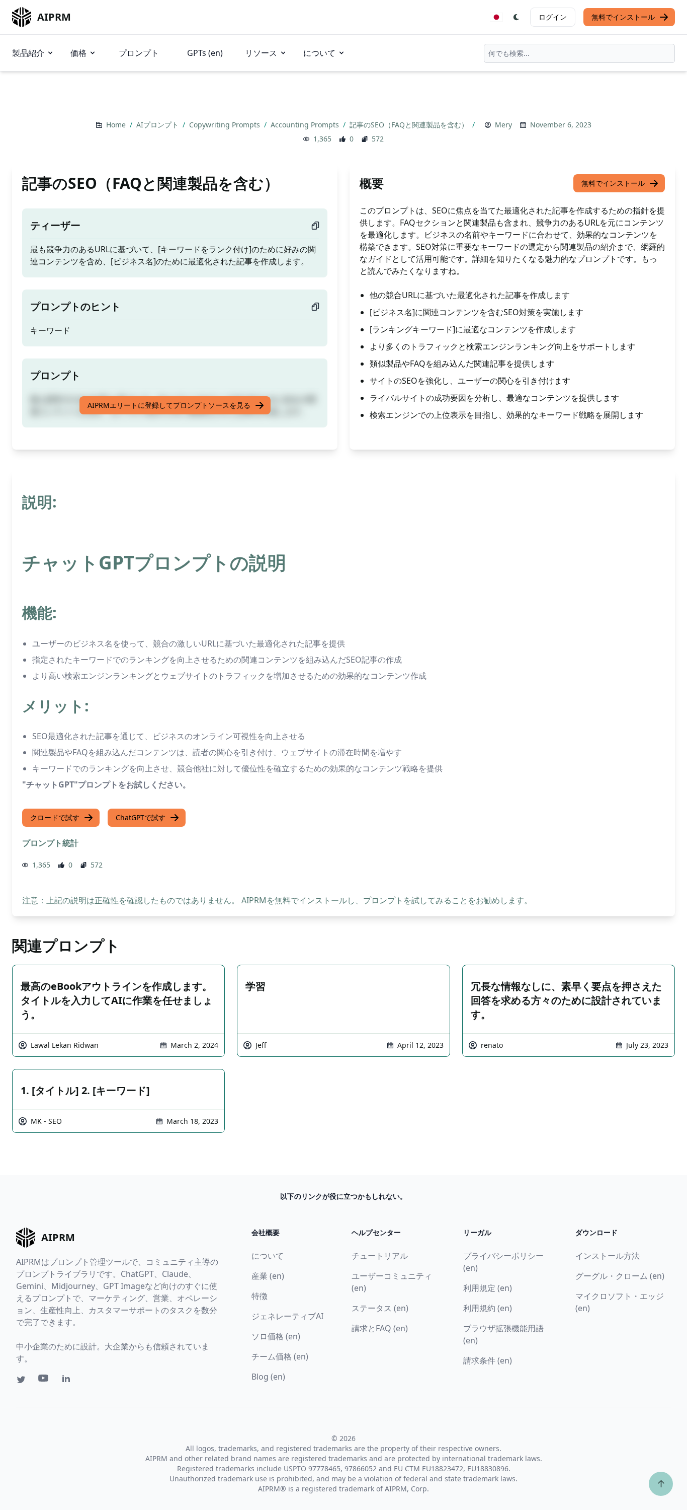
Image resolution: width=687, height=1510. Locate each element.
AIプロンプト (158, 124)
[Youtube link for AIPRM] (44, 1381)
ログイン (553, 17)
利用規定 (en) (487, 1287)
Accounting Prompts (306, 124)
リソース (261, 52)
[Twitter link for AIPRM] (21, 1380)
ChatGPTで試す (140, 817)
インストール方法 (607, 1255)
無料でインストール (623, 17)
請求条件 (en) (487, 1360)
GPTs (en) (205, 52)
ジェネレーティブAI (287, 1316)
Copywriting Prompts (225, 124)
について (319, 52)
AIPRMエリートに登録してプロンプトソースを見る (169, 405)
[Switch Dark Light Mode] (516, 17)
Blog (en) (268, 1376)
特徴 (259, 1296)
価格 (78, 52)
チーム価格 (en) (279, 1356)
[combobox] (579, 53)
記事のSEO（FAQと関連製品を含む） (410, 124)
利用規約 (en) (487, 1308)
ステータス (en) (380, 1308)
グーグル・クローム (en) (619, 1275)
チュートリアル (380, 1255)
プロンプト (139, 52)
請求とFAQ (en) (380, 1328)
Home (117, 124)
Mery (503, 124)
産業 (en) (267, 1275)
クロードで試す (54, 817)
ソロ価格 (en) (275, 1336)
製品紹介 (28, 52)
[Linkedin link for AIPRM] (68, 1381)
